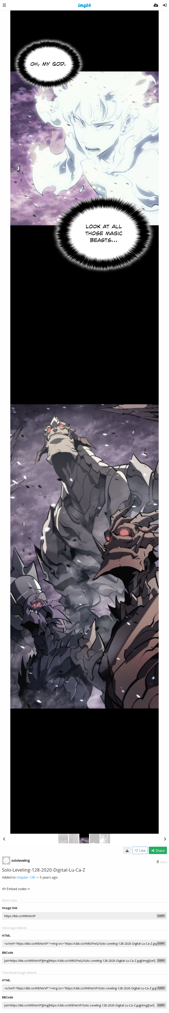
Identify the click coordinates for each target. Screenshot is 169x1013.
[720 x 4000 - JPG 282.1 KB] (127, 850)
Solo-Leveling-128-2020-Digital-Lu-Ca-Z (43, 870)
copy (161, 916)
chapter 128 (25, 877)
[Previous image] (4, 839)
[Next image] (165, 839)
